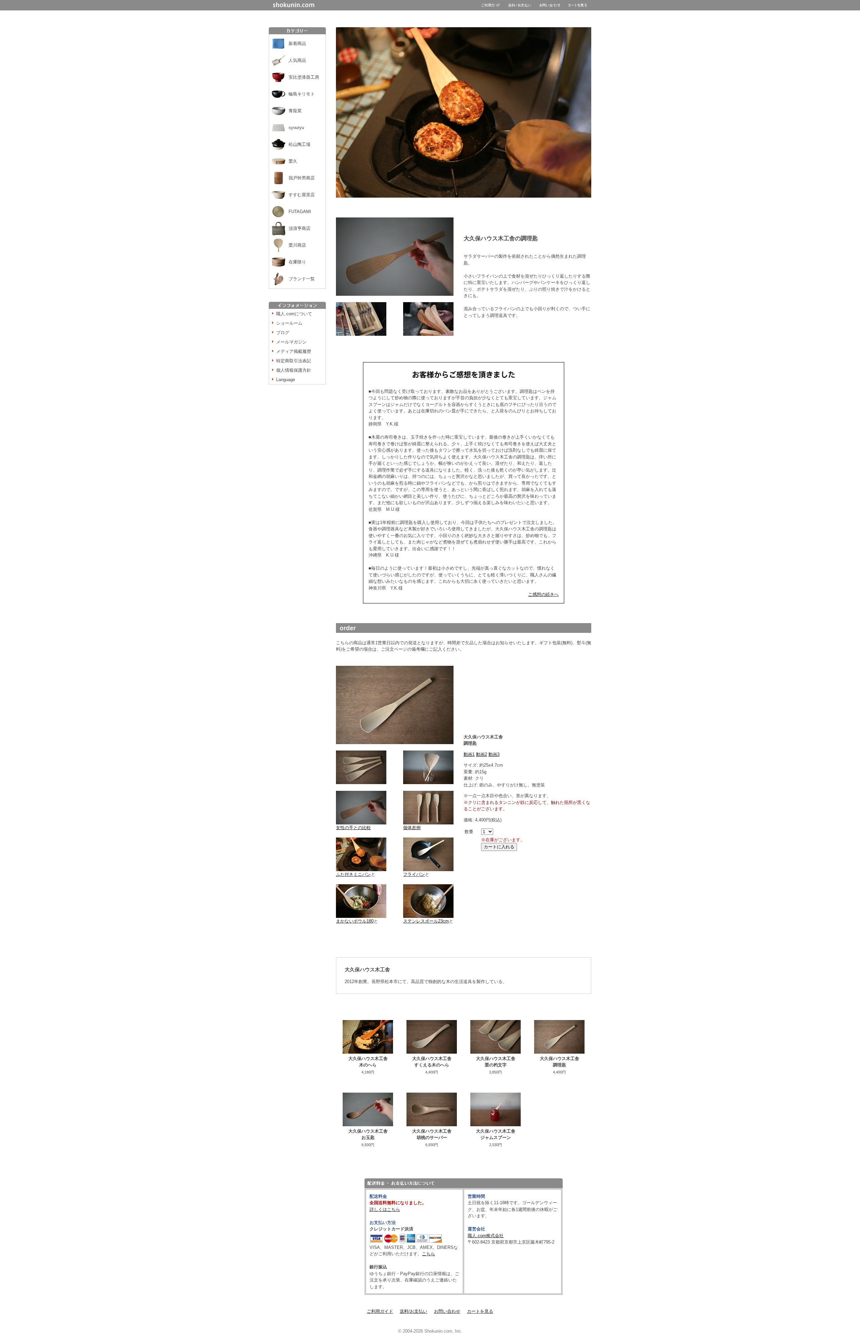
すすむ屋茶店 (302, 194)
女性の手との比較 (353, 827)
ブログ (282, 332)
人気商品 (297, 60)
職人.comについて (294, 313)
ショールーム (289, 323)
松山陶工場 (299, 144)
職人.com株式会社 (486, 1235)
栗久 (293, 161)
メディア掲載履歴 (293, 351)
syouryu (296, 127)
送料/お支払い (413, 1311)
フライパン (414, 874)
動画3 (494, 754)
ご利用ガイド (380, 1311)
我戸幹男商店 (302, 177)
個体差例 (412, 827)
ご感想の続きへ (543, 594)
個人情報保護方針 (293, 370)
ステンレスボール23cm (426, 921)
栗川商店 (297, 245)
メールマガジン (291, 341)
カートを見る (480, 1311)
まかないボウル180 (355, 921)
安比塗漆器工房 (304, 77)
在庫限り (297, 262)
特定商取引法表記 (293, 360)
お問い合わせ (447, 1311)
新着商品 (297, 43)
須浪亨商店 (299, 228)
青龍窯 (295, 110)
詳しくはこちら (385, 1209)
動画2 (481, 754)
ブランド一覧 (302, 278)
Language (285, 379)
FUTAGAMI (300, 211)
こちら (428, 1253)
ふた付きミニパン (353, 874)
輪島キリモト (302, 93)
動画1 (469, 754)
